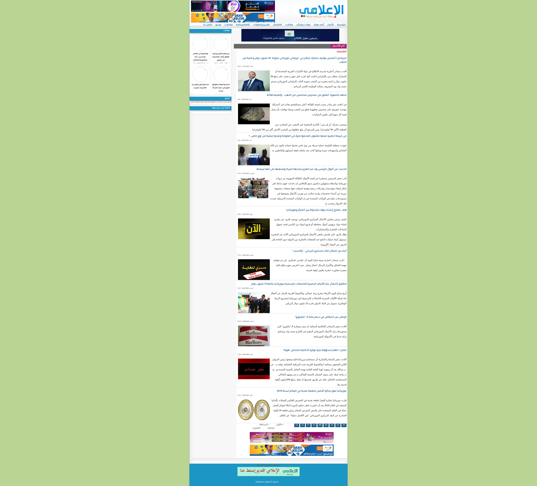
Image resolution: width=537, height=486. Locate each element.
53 (296, 425)
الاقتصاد (277, 25)
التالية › (271, 428)
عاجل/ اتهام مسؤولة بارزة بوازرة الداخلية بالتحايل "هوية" (315, 350)
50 (314, 425)
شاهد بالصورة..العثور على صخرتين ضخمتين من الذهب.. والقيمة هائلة (307, 95)
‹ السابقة (264, 425)
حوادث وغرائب (303, 25)
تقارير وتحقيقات (261, 25)
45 (344, 425)
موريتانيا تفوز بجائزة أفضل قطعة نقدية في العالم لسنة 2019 (312, 391)
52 (302, 425)
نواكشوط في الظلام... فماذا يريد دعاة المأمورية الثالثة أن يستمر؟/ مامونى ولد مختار (200, 60)
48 (326, 425)
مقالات (289, 25)
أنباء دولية (319, 25)
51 (308, 425)
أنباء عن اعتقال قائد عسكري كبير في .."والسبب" (319, 251)
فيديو (218, 25)
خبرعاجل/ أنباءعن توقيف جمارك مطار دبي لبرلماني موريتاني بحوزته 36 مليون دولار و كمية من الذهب (294, 60)
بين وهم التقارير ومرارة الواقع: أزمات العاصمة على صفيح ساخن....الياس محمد (220, 58)
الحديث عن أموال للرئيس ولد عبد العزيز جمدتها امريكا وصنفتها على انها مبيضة (302, 169)
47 (332, 425)
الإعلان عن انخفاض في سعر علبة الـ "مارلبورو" (321, 317)
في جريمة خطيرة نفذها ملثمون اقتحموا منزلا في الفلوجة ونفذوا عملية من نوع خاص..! (298, 136)
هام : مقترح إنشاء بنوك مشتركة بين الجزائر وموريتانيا (316, 210)
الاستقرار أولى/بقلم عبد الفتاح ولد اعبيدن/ (200, 86)
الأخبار (330, 25)
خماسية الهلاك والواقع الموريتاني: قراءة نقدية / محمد (221, 88)
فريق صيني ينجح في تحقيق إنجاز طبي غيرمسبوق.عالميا (211, 102)
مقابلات (228, 25)
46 (338, 425)
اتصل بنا (207, 25)
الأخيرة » (256, 428)
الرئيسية (341, 25)
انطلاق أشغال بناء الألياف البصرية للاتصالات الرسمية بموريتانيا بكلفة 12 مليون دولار (299, 284)
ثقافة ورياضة (243, 25)
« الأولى (279, 425)
